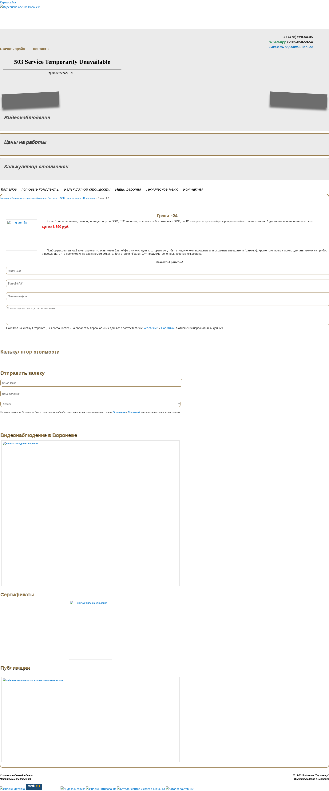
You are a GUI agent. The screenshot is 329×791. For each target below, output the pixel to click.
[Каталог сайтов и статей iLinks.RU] (141, 789)
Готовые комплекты (40, 189)
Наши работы (128, 189)
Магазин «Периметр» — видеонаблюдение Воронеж (28, 198)
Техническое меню (162, 189)
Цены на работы (25, 141)
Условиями (151, 328)
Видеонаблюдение (27, 117)
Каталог (9, 189)
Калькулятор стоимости (36, 166)
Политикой (168, 328)
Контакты (193, 189)
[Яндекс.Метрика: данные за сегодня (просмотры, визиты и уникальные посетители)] (12, 788)
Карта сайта (8, 2)
